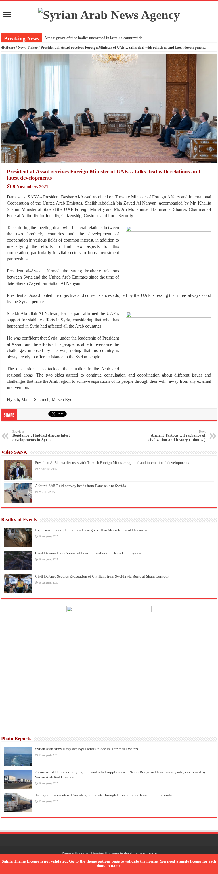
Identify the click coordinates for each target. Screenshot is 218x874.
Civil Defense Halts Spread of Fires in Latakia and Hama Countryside (88, 553)
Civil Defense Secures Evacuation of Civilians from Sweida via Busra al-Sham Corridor (102, 576)
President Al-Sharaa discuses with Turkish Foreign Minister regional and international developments (112, 462)
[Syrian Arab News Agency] (109, 13)
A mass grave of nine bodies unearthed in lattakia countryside (93, 38)
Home (10, 47)
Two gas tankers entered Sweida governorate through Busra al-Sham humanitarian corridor (104, 795)
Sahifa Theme (14, 861)
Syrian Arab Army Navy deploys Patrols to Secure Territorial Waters (86, 749)
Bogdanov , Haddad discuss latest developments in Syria (41, 436)
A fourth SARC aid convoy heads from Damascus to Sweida (80, 486)
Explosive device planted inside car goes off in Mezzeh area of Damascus (91, 530)
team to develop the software (134, 853)
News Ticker (28, 47)
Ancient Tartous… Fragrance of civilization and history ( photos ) (177, 436)
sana (85, 853)
